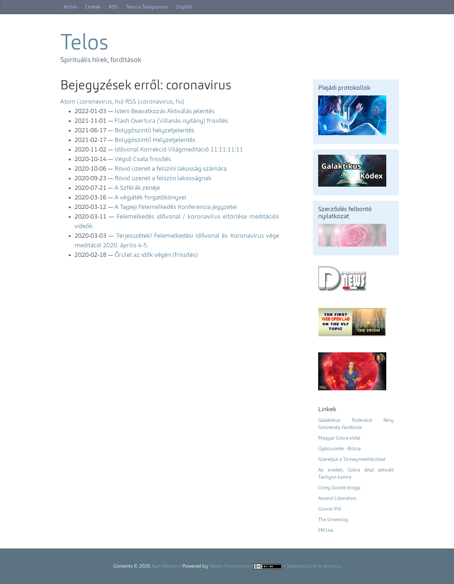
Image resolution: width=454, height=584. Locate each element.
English (184, 7)
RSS (113, 7)
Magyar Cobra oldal (339, 438)
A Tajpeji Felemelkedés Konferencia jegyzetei (176, 207)
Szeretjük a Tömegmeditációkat (352, 459)
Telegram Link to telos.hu (313, 566)
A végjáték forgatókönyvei (150, 197)
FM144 (325, 530)
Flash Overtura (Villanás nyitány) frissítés (171, 121)
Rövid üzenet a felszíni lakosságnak (163, 178)
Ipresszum (238, 566)
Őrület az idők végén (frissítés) (156, 255)
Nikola (216, 566)
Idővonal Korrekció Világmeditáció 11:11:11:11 (179, 150)
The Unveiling (333, 519)
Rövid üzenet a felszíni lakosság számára (171, 169)
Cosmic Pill (329, 509)
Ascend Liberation (337, 498)
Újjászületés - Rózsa (339, 448)
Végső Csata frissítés (143, 159)
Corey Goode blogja (339, 487)
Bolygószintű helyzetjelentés (154, 130)
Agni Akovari (164, 566)
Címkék (93, 7)
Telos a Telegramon (147, 7)
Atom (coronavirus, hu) (92, 102)
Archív (70, 7)
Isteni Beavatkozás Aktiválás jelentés (165, 111)
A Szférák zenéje (137, 188)
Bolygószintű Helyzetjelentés (155, 140)
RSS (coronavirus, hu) (154, 102)
